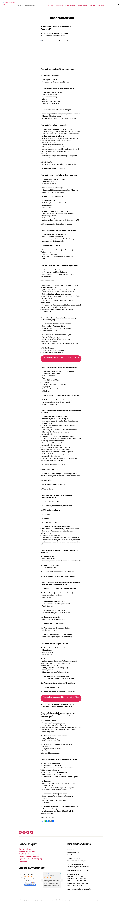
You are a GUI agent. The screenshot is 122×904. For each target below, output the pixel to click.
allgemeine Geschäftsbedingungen (31, 859)
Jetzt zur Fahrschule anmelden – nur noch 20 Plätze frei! (61, 359)
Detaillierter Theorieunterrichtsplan (31, 854)
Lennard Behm (52, 874)
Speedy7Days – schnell (27, 851)
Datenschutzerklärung (46, 900)
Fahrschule (58, 5)
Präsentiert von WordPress (62, 900)
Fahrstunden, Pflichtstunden (29, 856)
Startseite (50, 5)
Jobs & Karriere (82, 5)
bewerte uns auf (29, 884)
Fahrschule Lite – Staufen (31, 900)
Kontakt (92, 5)
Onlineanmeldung (25, 849)
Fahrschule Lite (29, 875)
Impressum (101, 5)
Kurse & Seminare (70, 5)
